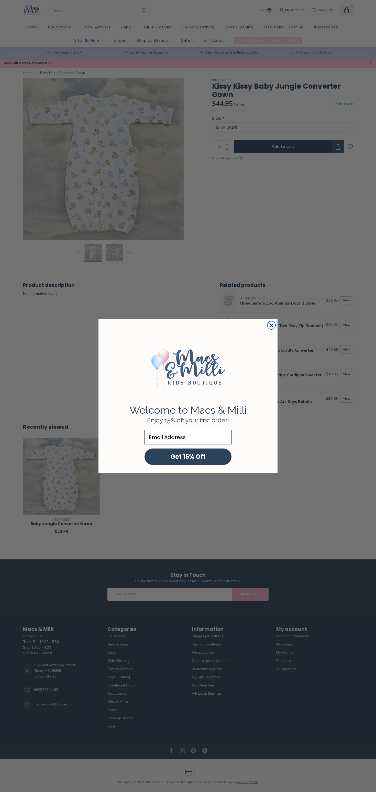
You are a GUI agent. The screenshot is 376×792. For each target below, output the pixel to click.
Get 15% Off (188, 456)
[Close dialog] (271, 325)
